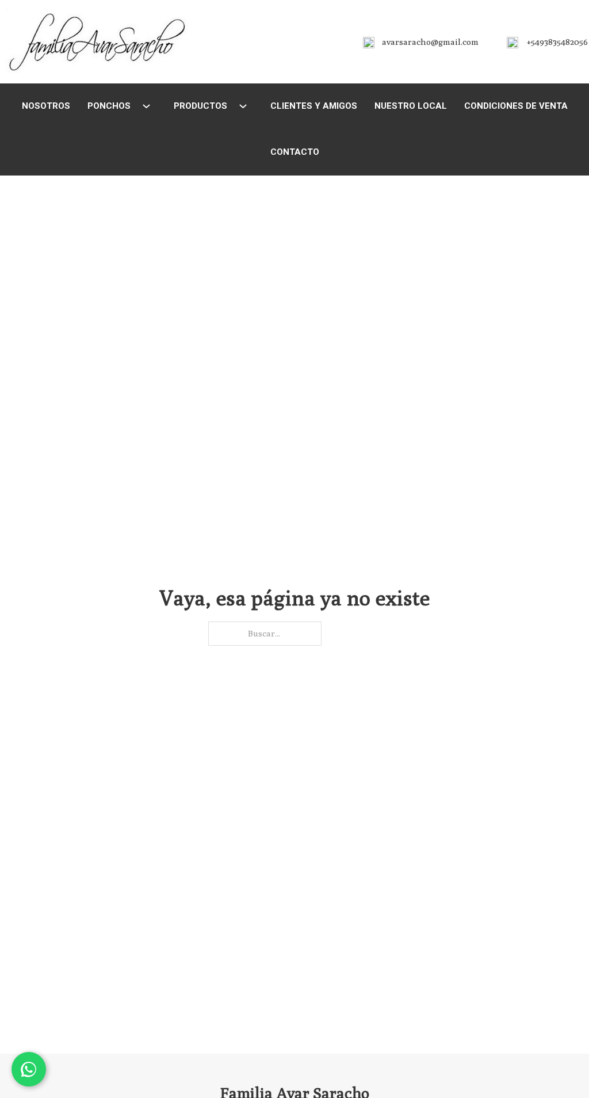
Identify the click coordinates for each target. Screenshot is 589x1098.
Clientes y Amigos (313, 106)
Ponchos (109, 106)
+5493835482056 (557, 42)
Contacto (294, 152)
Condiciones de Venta (516, 106)
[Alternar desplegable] (146, 106)
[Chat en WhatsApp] (29, 1069)
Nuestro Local (410, 106)
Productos (200, 106)
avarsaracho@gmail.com (430, 42)
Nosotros (46, 106)
